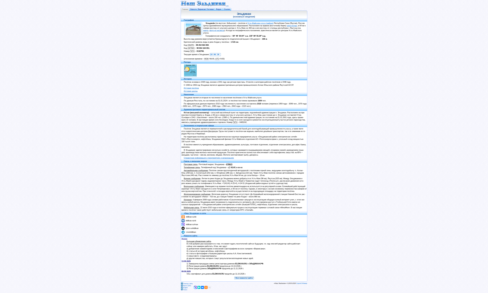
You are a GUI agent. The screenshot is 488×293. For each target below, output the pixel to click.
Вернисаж (202, 9)
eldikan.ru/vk (191, 221)
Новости (193, 9)
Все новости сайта (244, 278)
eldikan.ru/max (192, 224)
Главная (185, 9)
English (185, 287)
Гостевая (210, 9)
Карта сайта (187, 285)
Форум (218, 9)
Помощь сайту (188, 283)
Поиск (185, 289)
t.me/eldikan (191, 232)
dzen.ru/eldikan (192, 228)
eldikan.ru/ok (191, 217)
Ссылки (227, 9)
